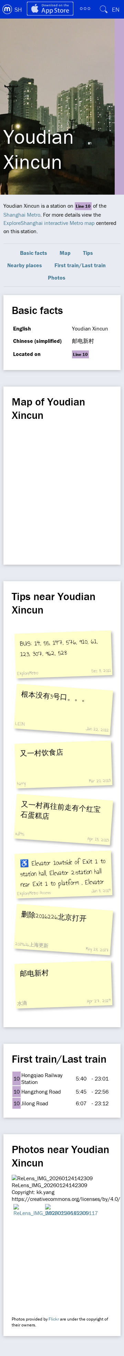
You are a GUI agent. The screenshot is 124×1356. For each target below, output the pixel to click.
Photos (56, 277)
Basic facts (33, 252)
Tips (88, 252)
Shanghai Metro (21, 214)
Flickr (54, 1319)
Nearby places (24, 265)
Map (65, 252)
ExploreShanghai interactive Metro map (49, 222)
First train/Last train (80, 265)
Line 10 (83, 206)
